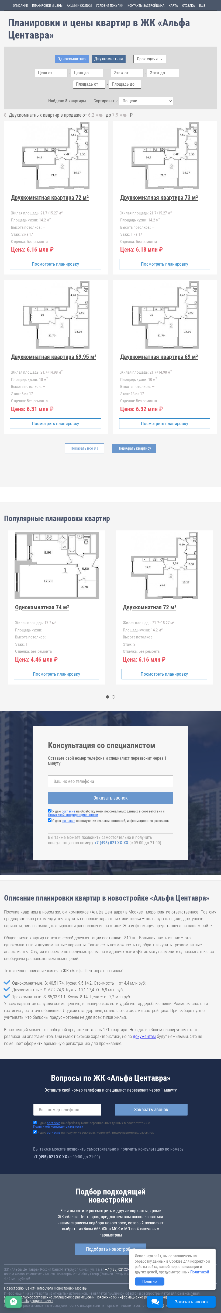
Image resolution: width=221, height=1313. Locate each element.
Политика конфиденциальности (28, 1301)
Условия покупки (109, 6)
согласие (68, 811)
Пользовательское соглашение (28, 1297)
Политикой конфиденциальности (73, 815)
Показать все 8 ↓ (85, 448)
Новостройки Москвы (70, 1288)
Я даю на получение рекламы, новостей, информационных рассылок (110, 821)
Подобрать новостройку (110, 1249)
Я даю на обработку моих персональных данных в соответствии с (106, 813)
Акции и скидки (79, 6)
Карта (173, 6)
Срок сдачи (148, 58)
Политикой (199, 1272)
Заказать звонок (111, 798)
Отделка (188, 6)
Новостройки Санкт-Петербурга (28, 1288)
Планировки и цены (47, 6)
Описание (20, 6)
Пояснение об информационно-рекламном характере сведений (144, 1297)
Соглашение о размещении (74, 1297)
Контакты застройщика (145, 6)
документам (144, 1036)
